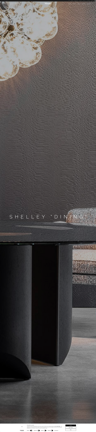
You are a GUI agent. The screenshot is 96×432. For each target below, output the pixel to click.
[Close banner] (77, 424)
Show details (56, 430)
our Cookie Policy (57, 426)
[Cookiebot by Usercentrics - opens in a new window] (22, 430)
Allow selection (71, 427)
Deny (70, 429)
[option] (48, 216)
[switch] (39, 430)
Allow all (71, 425)
